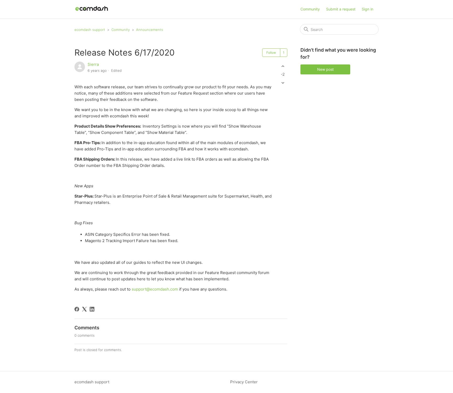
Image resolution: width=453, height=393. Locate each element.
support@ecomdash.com (155, 289)
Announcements (149, 30)
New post (325, 69)
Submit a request (340, 9)
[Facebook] (76, 309)
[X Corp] (84, 309)
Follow (271, 52)
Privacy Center (244, 381)
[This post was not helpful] (282, 83)
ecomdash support (89, 30)
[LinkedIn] (92, 309)
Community (310, 9)
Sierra (93, 64)
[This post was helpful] (282, 66)
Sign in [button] (367, 9)
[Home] (91, 11)
